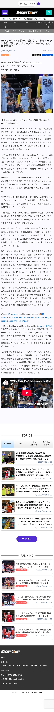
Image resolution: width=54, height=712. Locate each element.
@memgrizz (14, 313)
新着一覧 (4, 662)
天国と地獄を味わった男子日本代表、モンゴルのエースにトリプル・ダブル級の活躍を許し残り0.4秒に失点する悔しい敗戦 (33, 565)
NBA (27, 22)
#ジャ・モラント (29, 66)
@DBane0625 (18, 317)
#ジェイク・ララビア (10, 66)
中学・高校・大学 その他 (48, 23)
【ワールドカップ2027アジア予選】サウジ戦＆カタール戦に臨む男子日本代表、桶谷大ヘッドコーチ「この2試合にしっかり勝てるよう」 (33, 598)
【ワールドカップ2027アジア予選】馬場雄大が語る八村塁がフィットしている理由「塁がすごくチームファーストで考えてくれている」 (33, 614)
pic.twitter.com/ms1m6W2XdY (15, 320)
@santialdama (32, 317)
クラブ (46, 31)
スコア (7, 31)
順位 (30, 31)
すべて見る (27, 538)
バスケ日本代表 (38, 22)
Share (48, 55)
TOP (3, 657)
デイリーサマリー (19, 31)
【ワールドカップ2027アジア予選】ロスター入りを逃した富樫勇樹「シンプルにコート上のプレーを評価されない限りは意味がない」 (33, 581)
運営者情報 (5, 670)
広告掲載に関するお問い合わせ (12, 679)
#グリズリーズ (14, 62)
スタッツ (38, 31)
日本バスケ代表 (21, 570)
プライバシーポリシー (9, 683)
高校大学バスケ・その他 (39, 665)
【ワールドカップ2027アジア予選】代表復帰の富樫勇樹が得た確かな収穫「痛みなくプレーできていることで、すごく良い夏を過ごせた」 (33, 631)
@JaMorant (6, 317)
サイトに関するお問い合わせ (12, 675)
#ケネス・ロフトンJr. (32, 62)
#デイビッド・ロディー (11, 70)
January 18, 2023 (44, 326)
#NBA (3, 62)
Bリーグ (16, 22)
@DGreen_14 (45, 317)
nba (21, 443)
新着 (5, 22)
